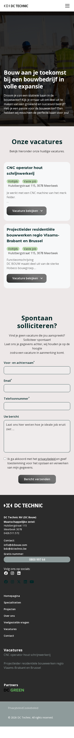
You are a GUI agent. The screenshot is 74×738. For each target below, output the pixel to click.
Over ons (9, 615)
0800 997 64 (37, 559)
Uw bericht (11, 417)
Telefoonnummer (17, 398)
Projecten (10, 609)
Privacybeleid (15, 708)
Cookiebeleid (30, 708)
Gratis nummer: (14, 554)
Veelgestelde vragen (16, 622)
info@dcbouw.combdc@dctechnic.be (15, 546)
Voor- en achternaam (19, 363)
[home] (33, 6)
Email (8, 381)
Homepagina (12, 596)
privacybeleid (47, 459)
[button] (66, 5)
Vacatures (10, 629)
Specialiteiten (12, 602)
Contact (9, 635)
